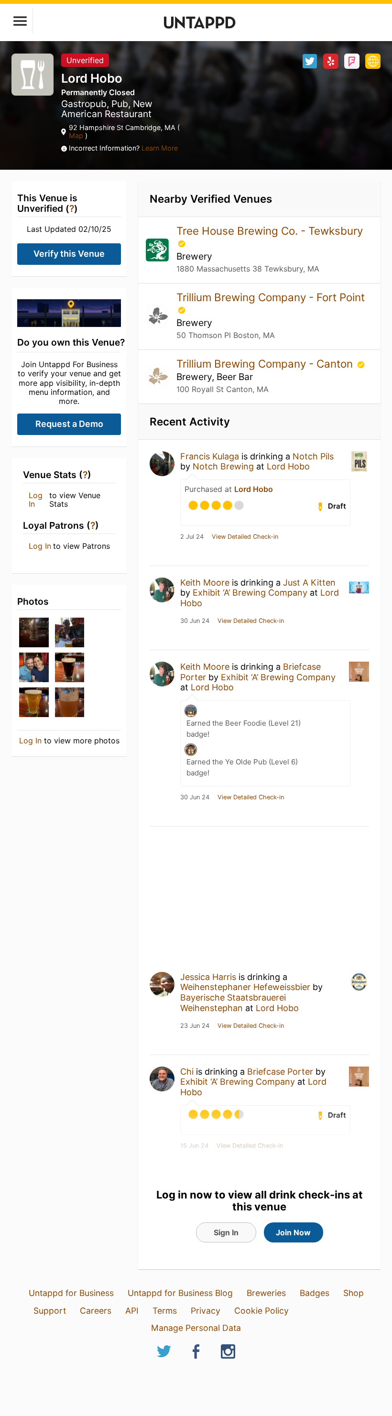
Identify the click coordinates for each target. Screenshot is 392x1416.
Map (77, 135)
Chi (187, 1072)
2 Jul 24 (192, 537)
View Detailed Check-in (245, 537)
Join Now (293, 1232)
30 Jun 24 (194, 621)
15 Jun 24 (194, 1146)
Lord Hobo (288, 466)
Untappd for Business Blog (180, 1293)
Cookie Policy (261, 1311)
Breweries (266, 1293)
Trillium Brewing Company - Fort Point (270, 297)
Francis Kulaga (209, 456)
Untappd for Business (71, 1293)
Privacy (205, 1311)
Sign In (226, 1232)
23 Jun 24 (194, 1026)
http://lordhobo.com (373, 61)
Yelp (330, 61)
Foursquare (351, 61)
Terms (164, 1311)
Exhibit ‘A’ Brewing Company (250, 593)
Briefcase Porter (280, 1072)
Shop (353, 1293)
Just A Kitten (309, 582)
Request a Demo (69, 424)
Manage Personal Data (196, 1328)
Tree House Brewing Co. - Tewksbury (269, 230)
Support (49, 1311)
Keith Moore (204, 582)
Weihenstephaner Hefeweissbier (245, 987)
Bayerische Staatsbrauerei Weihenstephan (233, 1002)
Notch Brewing (223, 466)
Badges (314, 1293)
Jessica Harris (208, 977)
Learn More (160, 148)
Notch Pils (313, 456)
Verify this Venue (69, 254)
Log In (36, 500)
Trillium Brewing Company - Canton (266, 363)
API (132, 1311)
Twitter (309, 61)
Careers (95, 1311)
